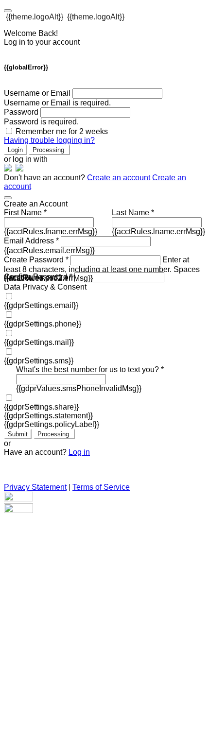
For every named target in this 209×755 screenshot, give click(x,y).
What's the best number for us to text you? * (90, 369)
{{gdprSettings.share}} (41, 407)
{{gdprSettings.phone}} (42, 324)
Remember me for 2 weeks (62, 131)
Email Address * (31, 241)
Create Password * (36, 260)
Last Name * (133, 212)
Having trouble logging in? (49, 140)
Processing (49, 150)
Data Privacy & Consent (45, 287)
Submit (18, 434)
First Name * (25, 212)
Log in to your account (42, 42)
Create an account (118, 177)
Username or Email (37, 93)
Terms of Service (101, 487)
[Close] (8, 197)
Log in (79, 452)
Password (21, 112)
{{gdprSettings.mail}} (39, 342)
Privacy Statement (35, 487)
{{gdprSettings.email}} (41, 305)
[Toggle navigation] (8, 10)
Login (15, 150)
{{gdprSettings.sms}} (38, 361)
